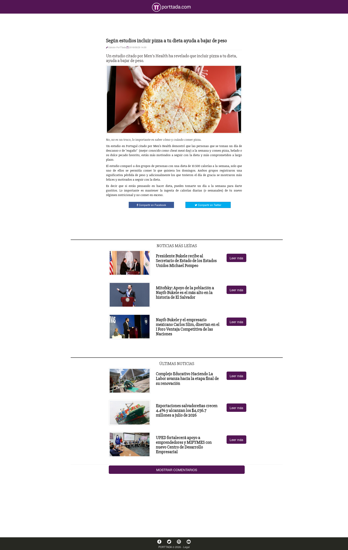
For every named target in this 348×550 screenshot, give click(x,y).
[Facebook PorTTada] (159, 541)
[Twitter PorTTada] (169, 541)
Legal (186, 547)
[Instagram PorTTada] (178, 541)
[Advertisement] (174, 25)
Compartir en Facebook (152, 205)
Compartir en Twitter (209, 205)
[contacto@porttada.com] (188, 541)
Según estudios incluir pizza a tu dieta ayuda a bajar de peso (166, 41)
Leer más (236, 258)
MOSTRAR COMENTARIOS (176, 469)
